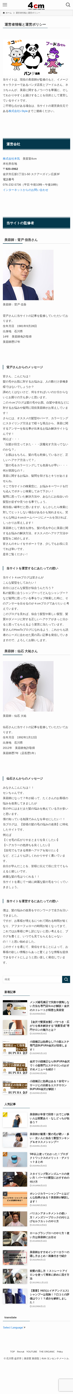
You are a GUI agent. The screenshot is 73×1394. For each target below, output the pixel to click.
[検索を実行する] (66, 979)
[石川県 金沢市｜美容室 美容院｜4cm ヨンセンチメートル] (36, 5)
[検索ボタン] (68, 5)
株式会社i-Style (18, 111)
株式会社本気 (11, 158)
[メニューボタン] (5, 5)
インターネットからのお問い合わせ (25, 189)
